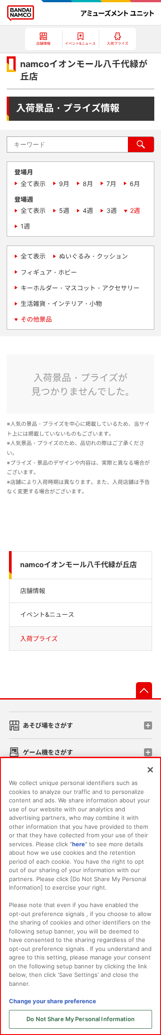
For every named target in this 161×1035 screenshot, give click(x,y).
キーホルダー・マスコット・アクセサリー (80, 288)
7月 (111, 183)
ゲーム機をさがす (48, 752)
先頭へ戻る (144, 690)
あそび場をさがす (48, 725)
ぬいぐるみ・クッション (93, 256)
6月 (135, 183)
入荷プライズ (39, 638)
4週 (88, 210)
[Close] (150, 770)
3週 (111, 210)
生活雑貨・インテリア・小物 (61, 303)
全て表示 (33, 183)
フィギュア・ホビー (49, 272)
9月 (64, 183)
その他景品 (36, 319)
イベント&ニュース (47, 614)
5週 (64, 210)
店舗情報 (32, 590)
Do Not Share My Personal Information (80, 1018)
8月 (88, 183)
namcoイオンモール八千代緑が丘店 (78, 564)
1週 (25, 226)
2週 (135, 210)
